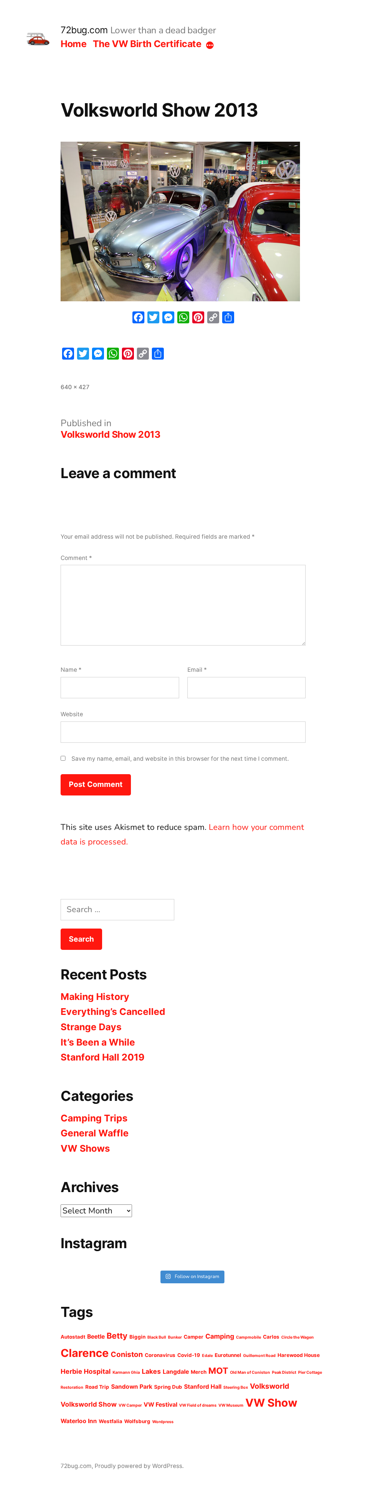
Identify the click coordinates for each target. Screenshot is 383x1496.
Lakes (151, 1371)
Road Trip (97, 1387)
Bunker (175, 1337)
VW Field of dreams (198, 1405)
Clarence (85, 1353)
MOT (218, 1371)
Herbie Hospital (86, 1371)
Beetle (96, 1336)
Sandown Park (131, 1386)
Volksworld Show (89, 1404)
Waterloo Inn (79, 1421)
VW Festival (160, 1404)
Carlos (271, 1337)
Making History (95, 996)
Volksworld (269, 1386)
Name (71, 669)
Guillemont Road (259, 1355)
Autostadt (73, 1337)
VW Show (271, 1402)
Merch (198, 1372)
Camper (193, 1337)
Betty (117, 1335)
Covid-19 (188, 1355)
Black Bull (156, 1337)
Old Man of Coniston (250, 1372)
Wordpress (163, 1421)
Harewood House (299, 1355)
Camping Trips (94, 1118)
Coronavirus (160, 1355)
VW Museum (230, 1405)
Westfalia (110, 1421)
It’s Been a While (98, 1042)
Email (197, 669)
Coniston (127, 1354)
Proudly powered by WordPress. (139, 1465)
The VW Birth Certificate (147, 43)
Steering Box (235, 1387)
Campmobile (248, 1337)
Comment (76, 557)
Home (73, 43)
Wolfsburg (137, 1421)
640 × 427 (75, 387)
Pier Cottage (310, 1372)
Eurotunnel (228, 1355)
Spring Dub (168, 1387)
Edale (207, 1355)
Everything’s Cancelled (113, 1011)
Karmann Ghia (126, 1372)
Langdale (176, 1371)
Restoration (72, 1387)
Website (72, 714)
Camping (219, 1336)
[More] (209, 45)
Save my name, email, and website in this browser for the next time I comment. (180, 758)
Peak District (284, 1372)
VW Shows (85, 1148)
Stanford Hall (202, 1386)
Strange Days (91, 1026)
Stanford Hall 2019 (102, 1057)
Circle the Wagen (297, 1337)
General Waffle (95, 1133)
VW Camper (130, 1405)
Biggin (137, 1337)
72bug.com (84, 30)
